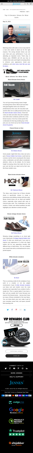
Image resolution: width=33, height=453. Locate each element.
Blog (7, 9)
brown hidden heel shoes (14, 156)
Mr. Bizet (16, 277)
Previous (22, 11)
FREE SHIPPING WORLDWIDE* (17, 1)
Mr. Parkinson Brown (16, 190)
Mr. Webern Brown (16, 150)
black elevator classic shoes (13, 112)
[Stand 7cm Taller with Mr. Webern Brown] (16, 148)
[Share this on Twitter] (7, 309)
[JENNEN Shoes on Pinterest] (18, 368)
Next (27, 11)
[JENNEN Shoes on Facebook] (10, 368)
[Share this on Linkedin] (24, 309)
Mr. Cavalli (17, 99)
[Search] (28, 4)
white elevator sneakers (23, 285)
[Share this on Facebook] (12, 309)
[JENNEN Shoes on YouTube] (14, 368)
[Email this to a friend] (20, 309)
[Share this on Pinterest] (16, 309)
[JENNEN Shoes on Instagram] (23, 368)
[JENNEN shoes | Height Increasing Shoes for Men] (16, 42)
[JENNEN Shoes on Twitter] (6, 368)
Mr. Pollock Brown (16, 233)
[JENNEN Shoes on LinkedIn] (27, 368)
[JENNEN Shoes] (16, 4)
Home (4, 9)
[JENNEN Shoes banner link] (16, 332)
